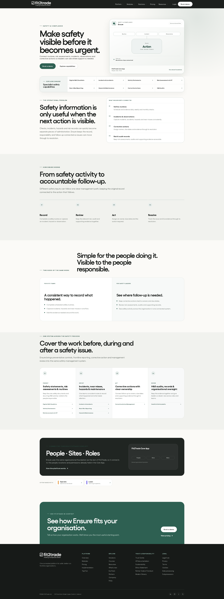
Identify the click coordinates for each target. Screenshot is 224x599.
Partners (112, 574)
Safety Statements (49, 408)
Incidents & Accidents (86, 404)
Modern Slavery (141, 574)
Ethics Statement (141, 567)
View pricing (167, 536)
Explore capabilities (67, 66)
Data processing (168, 571)
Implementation (87, 567)
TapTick (85, 571)
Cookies (165, 567)
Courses (112, 561)
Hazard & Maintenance (86, 413)
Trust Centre (139, 558)
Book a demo (47, 66)
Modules (130, 4)
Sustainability (140, 564)
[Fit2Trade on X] (182, 594)
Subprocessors (167, 574)
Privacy (164, 561)
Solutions (141, 4)
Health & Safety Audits (158, 404)
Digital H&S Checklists (50, 404)
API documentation (142, 561)
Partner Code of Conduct (144, 571)
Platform (118, 4)
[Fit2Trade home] (42, 4)
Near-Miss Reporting (85, 408)
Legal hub (165, 558)
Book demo (185, 4)
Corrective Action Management (125, 404)
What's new (113, 567)
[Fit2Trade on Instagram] (174, 594)
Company (112, 577)
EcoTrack (112, 571)
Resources (162, 4)
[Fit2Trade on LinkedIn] (170, 594)
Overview (85, 558)
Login (175, 4)
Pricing (152, 4)
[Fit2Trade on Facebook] (178, 594)
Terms (164, 564)
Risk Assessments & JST (50, 413)
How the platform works (57, 468)
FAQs (110, 581)
